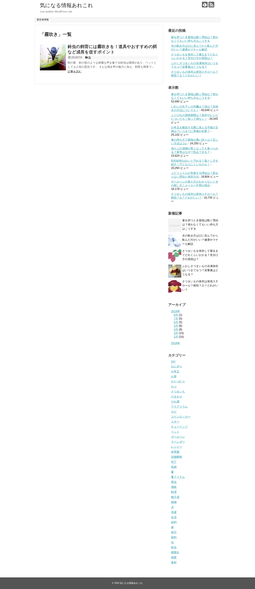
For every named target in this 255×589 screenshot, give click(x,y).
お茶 (174, 376)
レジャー (176, 446)
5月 (176, 325)
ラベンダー (178, 441)
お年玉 (175, 371)
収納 (174, 466)
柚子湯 (175, 497)
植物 (174, 502)
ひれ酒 (175, 401)
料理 (174, 492)
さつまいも (178, 391)
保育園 (175, 451)
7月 (176, 318)
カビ (174, 411)
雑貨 (174, 557)
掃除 (174, 487)
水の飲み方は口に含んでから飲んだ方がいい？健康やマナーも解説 (200, 239)
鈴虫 (174, 547)
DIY (173, 361)
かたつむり (178, 381)
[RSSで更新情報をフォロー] (211, 4)
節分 (174, 532)
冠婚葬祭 (176, 456)
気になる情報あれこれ (66, 5)
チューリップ (179, 426)
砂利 (174, 522)
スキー (175, 421)
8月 (176, 314)
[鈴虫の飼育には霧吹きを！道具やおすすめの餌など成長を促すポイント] (53, 57)
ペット (175, 431)
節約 (174, 537)
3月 (176, 333)
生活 (174, 517)
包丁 (174, 461)
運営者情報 (43, 19)
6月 (176, 322)
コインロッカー (180, 416)
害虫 (174, 482)
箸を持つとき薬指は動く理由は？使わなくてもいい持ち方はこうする (200, 224)
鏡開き (175, 552)
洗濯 (174, 512)
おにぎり (176, 366)
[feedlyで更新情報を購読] (205, 4)
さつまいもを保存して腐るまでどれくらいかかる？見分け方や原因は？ (200, 255)
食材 (174, 562)
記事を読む (75, 71)
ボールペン (178, 436)
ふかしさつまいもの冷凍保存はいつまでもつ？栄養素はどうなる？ (200, 270)
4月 (176, 329)
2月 (176, 336)
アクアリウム (179, 406)
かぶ (174, 386)
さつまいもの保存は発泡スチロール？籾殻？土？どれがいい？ (200, 285)
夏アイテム (178, 476)
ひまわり (176, 396)
